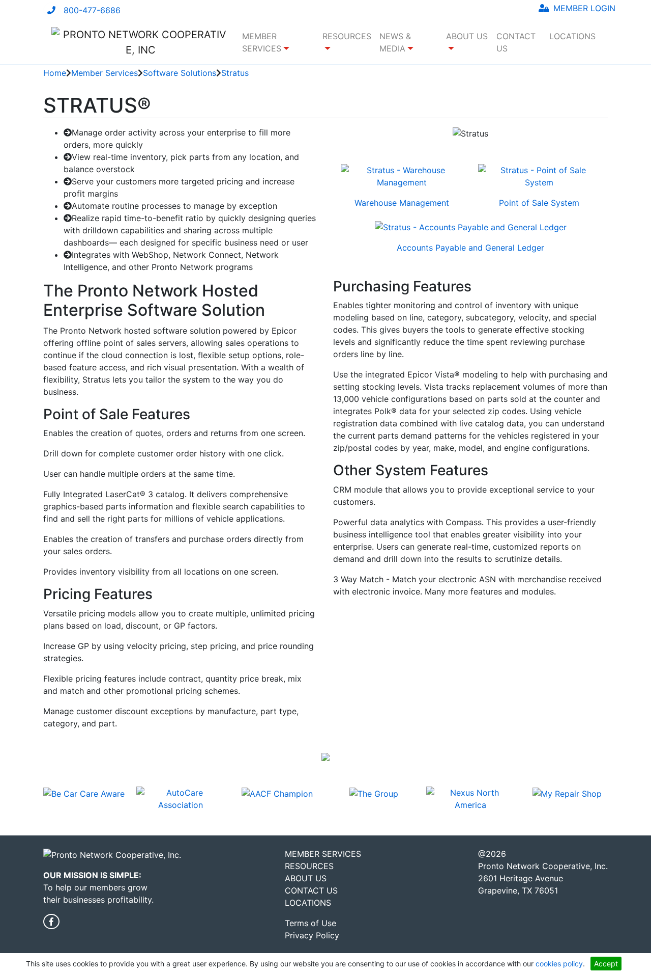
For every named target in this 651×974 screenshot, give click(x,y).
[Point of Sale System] (539, 179)
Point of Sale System (539, 203)
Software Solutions (179, 73)
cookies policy (559, 963)
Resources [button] (346, 36)
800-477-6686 (92, 10)
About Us (306, 878)
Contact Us (516, 42)
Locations (572, 36)
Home (54, 73)
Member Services (104, 73)
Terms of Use (310, 923)
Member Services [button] (261, 42)
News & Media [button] (395, 42)
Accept (606, 963)
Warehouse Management (401, 203)
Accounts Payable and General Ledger (470, 247)
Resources (309, 866)
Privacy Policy (312, 935)
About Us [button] (467, 36)
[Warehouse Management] (402, 179)
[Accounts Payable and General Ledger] (471, 230)
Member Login (583, 8)
